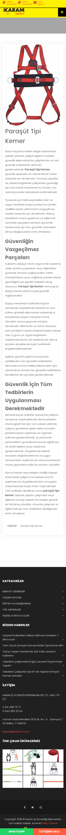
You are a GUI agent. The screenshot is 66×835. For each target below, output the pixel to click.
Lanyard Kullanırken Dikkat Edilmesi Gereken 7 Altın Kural (30, 637)
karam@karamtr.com (16, 731)
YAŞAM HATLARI (12, 597)
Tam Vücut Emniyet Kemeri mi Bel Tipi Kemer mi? (33, 645)
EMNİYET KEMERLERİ (14, 591)
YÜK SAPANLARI (12, 609)
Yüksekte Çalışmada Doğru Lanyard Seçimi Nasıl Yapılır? (32, 663)
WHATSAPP (17, 831)
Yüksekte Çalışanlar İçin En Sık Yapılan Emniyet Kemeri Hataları (31, 673)
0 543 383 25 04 (13, 711)
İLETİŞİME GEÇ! (49, 831)
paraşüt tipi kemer (31, 526)
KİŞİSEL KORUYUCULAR (16, 615)
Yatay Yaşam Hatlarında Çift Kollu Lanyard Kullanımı (29, 653)
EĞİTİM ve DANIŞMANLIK (17, 603)
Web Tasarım (50, 823)
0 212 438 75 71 (12, 707)
